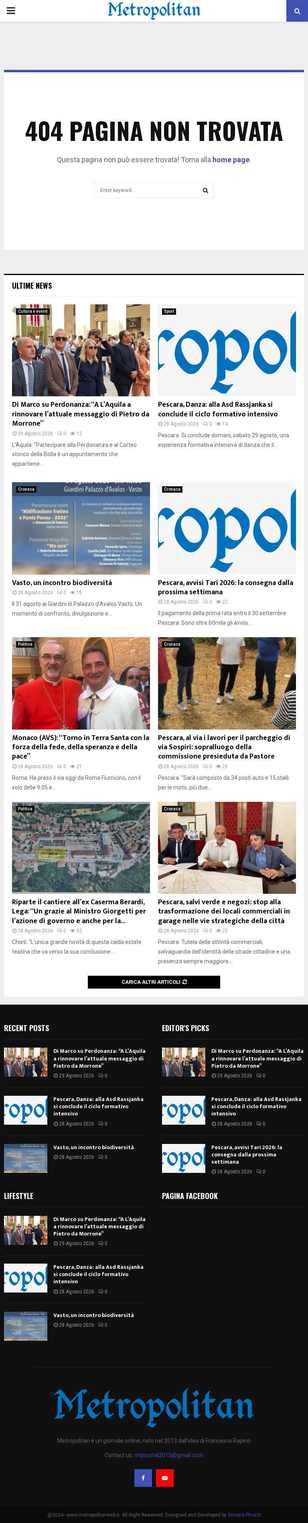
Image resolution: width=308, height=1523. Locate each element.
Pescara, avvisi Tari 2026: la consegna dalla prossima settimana (225, 587)
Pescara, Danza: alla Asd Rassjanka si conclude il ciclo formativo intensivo (218, 409)
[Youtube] (165, 1478)
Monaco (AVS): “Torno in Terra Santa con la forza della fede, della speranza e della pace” (80, 747)
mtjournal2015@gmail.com (168, 1455)
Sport (169, 311)
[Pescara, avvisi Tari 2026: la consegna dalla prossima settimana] (227, 528)
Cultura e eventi (33, 311)
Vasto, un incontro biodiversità (62, 583)
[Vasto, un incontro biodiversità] (81, 528)
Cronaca (26, 489)
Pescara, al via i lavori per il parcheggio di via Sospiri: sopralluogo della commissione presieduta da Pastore (224, 747)
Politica (25, 644)
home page (231, 159)
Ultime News (32, 285)
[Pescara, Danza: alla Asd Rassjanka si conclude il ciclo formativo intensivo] (227, 350)
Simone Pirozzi (244, 1515)
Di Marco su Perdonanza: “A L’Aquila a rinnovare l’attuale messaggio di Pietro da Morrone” (80, 414)
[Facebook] (143, 1478)
